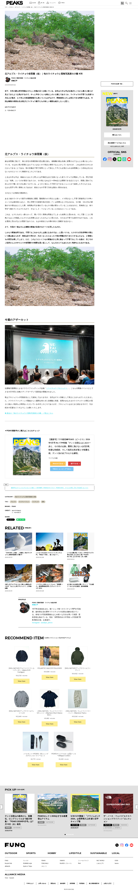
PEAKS (11, 7)
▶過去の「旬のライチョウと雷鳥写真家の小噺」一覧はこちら (29, 413)
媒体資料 (62, 883)
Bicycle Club (8, 863)
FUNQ (6, 860)
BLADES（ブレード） (66, 863)
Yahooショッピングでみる (62, 469)
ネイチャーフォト (24, 501)
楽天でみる (74, 463)
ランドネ (25, 860)
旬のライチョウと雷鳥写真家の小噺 (25, 497)
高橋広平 (35, 604)
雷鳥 (43, 501)
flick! (79, 863)
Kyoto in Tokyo (27, 866)
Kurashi (11, 878)
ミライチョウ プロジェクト (56, 388)
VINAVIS (62, 860)
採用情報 (72, 883)
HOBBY (52, 853)
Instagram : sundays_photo (42, 623)
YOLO (6, 878)
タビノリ (44, 866)
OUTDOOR (16, 827)
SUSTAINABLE (98, 853)
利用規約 (82, 883)
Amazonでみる (58, 463)
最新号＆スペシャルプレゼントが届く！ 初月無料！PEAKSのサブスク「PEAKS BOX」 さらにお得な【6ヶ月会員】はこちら (49, 488)
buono (116, 863)
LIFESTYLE (75, 853)
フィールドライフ (83, 860)
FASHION (124, 825)
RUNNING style (27, 863)
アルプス (13, 501)
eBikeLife (7, 866)
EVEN (116, 860)
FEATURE (75, 825)
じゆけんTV (100, 863)
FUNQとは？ (30, 883)
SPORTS (117, 828)
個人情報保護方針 (94, 883)
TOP (6, 7)
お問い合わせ (42, 883)
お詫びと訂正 (107, 883)
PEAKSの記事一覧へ (117, 84)
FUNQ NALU (45, 863)
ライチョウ (35, 501)
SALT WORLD (100, 860)
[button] (65, 834)
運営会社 (53, 883)
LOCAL (116, 853)
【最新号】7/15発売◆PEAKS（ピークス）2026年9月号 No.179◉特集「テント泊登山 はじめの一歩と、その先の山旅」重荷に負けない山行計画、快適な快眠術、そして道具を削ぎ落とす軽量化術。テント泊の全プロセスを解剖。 (70, 446)
